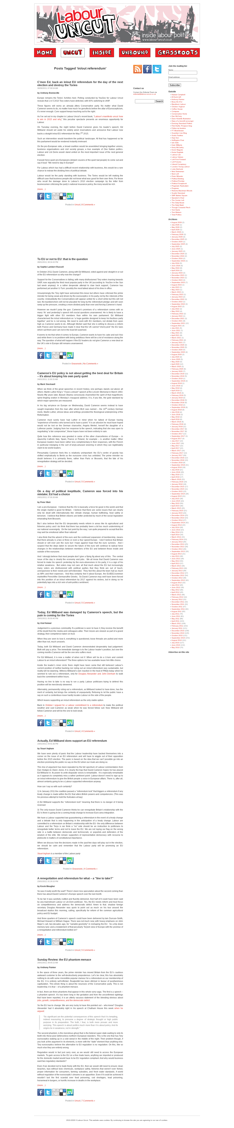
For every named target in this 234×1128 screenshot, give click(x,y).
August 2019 (176, 383)
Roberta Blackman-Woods (182, 191)
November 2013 (178, 547)
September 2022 (178, 304)
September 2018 (178, 407)
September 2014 (178, 523)
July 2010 (175, 643)
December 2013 (178, 544)
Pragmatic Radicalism (180, 186)
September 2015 (178, 494)
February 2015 (177, 511)
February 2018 (177, 424)
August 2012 (176, 583)
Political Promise (178, 181)
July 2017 (175, 441)
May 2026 (176, 227)
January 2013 (177, 571)
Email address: (174, 77)
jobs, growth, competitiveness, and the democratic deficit (63, 1000)
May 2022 (176, 311)
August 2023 (176, 285)
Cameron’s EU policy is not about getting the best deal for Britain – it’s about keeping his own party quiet (80, 375)
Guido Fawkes (177, 135)
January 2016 (177, 484)
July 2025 (175, 246)
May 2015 (176, 503)
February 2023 (177, 294)
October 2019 (177, 378)
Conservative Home (179, 114)
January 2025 (177, 251)
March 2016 (176, 479)
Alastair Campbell (178, 95)
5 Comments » (88, 481)
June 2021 (176, 330)
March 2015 (176, 508)
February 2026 (177, 234)
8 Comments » (88, 204)
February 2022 (177, 314)
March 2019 (176, 393)
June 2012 (176, 587)
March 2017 (176, 450)
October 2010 (177, 635)
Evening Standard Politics (182, 123)
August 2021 (176, 326)
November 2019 (178, 376)
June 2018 (176, 414)
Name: (171, 70)
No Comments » (90, 363)
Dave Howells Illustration (181, 119)
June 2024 (176, 266)
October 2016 (177, 462)
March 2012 (176, 595)
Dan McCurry (177, 116)
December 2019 (178, 374)
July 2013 (175, 556)
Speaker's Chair (178, 198)
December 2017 (178, 429)
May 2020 (176, 362)
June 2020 (176, 359)
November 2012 (178, 575)
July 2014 (175, 527)
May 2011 (175, 619)
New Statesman (178, 171)
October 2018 (177, 405)
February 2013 (177, 568)
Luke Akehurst (177, 169)
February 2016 (177, 482)
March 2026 (176, 232)
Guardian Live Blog (179, 133)
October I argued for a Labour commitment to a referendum (74, 705)
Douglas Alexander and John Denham (96, 674)
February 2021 (177, 340)
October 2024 (177, 258)
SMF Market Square (179, 195)
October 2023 (177, 280)
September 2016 (178, 465)
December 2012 (178, 573)
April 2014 (175, 535)
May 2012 (176, 590)
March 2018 (176, 422)
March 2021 (176, 338)
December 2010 (178, 631)
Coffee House (177, 109)
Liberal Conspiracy (179, 164)
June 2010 (176, 645)
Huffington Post (178, 140)
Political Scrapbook (179, 183)
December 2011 (178, 602)
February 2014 (177, 539)
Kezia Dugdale (177, 152)
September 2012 (178, 580)
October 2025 (177, 242)
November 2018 (178, 402)
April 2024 (175, 270)
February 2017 (177, 453)
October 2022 (177, 302)
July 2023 (175, 287)
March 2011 (176, 623)
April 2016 (175, 477)
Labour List (176, 155)
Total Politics (176, 215)
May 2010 (176, 647)
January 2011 (177, 628)
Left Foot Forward (179, 159)
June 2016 (176, 472)
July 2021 (175, 328)
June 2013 (176, 559)
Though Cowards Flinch (181, 207)
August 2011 (176, 611)
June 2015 (176, 501)
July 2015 (175, 499)
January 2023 (177, 297)
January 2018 (177, 426)
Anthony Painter (177, 99)
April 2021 (175, 335)
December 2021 (178, 318)
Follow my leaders (179, 128)
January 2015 (177, 513)
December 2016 (178, 458)
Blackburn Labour (179, 104)
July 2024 (175, 263)
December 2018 (178, 400)
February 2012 (177, 597)
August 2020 (176, 354)
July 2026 (175, 225)
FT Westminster (178, 131)
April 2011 (175, 621)
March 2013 (176, 566)
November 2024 (178, 256)
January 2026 (177, 237)
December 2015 (178, 486)
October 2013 (177, 549)
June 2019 (176, 386)
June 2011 (176, 616)
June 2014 (176, 530)
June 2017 (176, 443)
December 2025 (178, 239)
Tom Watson (176, 212)
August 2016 (176, 467)
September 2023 (178, 282)
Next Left (175, 174)
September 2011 (178, 609)
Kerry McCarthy (178, 147)
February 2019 (177, 395)
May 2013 (176, 561)
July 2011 (175, 614)
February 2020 (177, 369)
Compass (175, 111)
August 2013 (176, 554)
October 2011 (177, 607)
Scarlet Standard (178, 193)
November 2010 (178, 633)
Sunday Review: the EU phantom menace (64, 959)
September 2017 (178, 436)
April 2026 (175, 230)
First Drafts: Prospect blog (182, 126)
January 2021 (177, 342)
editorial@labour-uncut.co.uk (144, 94)
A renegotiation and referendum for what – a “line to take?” (75, 878)
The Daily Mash (178, 205)
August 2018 (176, 410)
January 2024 (177, 273)
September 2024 (178, 261)
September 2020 (178, 352)
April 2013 (175, 563)
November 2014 (178, 518)
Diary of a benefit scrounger (183, 121)
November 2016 (178, 460)
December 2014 (178, 515)
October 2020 (177, 350)
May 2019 (176, 388)
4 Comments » (88, 731)
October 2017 (177, 434)
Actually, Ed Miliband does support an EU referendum (72, 740)
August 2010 (176, 640)
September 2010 (178, 638)
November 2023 (178, 278)
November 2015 (178, 489)
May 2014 (176, 532)
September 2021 (178, 323)
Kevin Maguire (177, 150)
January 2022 (177, 316)
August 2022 (176, 306)
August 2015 (176, 496)
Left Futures (176, 162)
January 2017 (177, 455)
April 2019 (175, 390)
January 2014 (177, 542)
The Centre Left (178, 200)
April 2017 (175, 448)
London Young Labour (181, 167)
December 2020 (178, 345)
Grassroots (76, 363)
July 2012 (175, 585)
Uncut (77, 204)
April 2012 (175, 592)
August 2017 (176, 438)
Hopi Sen (175, 138)
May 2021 (176, 333)
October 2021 (177, 321)
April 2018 (175, 419)
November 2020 (178, 347)
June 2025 (176, 249)
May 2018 (176, 417)
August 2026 (176, 222)
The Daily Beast (178, 203)
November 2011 (178, 604)
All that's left (176, 97)
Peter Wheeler (177, 176)
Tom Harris (176, 210)
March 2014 (176, 537)
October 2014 (177, 520)
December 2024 (178, 254)
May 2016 (176, 474)
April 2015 (175, 506)
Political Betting (178, 179)
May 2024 (176, 268)
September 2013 (178, 551)
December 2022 (178, 299)
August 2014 (176, 525)
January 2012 (177, 599)
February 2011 (177, 626)
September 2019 (178, 381)
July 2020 (175, 357)
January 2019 (177, 398)
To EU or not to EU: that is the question (62, 259)
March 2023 (176, 292)
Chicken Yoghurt (178, 107)
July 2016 (175, 470)
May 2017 (176, 446)
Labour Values (177, 157)
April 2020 (175, 364)
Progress (175, 188)
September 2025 (178, 244)
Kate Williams (177, 145)
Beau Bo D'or (177, 102)
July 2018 (175, 412)
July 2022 (175, 309)
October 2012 (177, 578)
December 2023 (178, 275)
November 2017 (178, 431)
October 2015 (177, 491)
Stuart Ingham (43, 853)
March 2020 (176, 366)
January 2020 (177, 371)
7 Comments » (88, 1101)
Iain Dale (175, 143)
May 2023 (176, 290)
